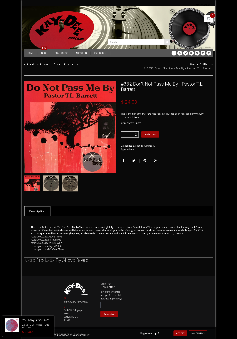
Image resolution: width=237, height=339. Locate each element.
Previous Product (39, 64)
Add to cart (150, 134)
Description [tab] (37, 211)
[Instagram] (197, 53)
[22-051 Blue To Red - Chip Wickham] (12, 325)
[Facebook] (174, 53)
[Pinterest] (203, 53)
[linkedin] (179, 53)
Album (130, 149)
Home (194, 64)
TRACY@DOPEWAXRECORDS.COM (82, 301)
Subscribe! (109, 314)
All (154, 145)
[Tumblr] (208, 53)
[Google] (191, 53)
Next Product (65, 64)
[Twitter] (185, 53)
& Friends (138, 145)
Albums (207, 64)
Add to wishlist (131, 123)
